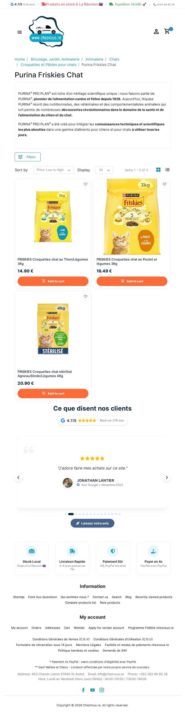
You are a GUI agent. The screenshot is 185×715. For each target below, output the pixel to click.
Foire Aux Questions (42, 597)
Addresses (52, 628)
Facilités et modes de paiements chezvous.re (137, 645)
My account (19, 628)
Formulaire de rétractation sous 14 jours (44, 645)
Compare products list (80, 602)
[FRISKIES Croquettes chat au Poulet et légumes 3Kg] (132, 217)
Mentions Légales (88, 645)
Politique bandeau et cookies (78, 650)
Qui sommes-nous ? (75, 597)
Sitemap (18, 597)
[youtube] (92, 690)
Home (20, 59)
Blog (128, 597)
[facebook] (83, 690)
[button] (20, 31)
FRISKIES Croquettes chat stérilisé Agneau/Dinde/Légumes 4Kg (45, 374)
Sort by (21, 170)
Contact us (100, 597)
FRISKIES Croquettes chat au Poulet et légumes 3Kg (127, 261)
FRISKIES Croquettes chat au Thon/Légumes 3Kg (53, 261)
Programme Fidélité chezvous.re (151, 628)
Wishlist (79, 628)
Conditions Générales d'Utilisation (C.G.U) (123, 639)
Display (83, 170)
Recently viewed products (153, 597)
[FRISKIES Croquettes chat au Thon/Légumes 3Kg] (53, 217)
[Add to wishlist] (85, 184)
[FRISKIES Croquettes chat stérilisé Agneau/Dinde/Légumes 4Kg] (53, 329)
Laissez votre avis (95, 523)
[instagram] (101, 690)
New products (110, 602)
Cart (67, 628)
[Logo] (46, 31)
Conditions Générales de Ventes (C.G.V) (61, 639)
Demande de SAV (115, 650)
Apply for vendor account (106, 628)
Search (117, 597)
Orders (36, 628)
